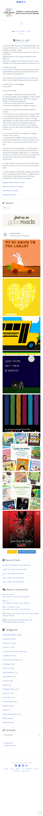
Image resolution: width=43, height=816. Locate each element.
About (18, 769)
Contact (16, 771)
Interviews (7, 677)
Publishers (8, 702)
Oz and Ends (8, 69)
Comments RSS (10, 745)
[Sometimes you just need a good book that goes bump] (21, 529)
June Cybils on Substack (14, 578)
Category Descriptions (13, 652)
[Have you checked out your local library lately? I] (21, 258)
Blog (12, 769)
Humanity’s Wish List (9, 195)
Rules (5, 710)
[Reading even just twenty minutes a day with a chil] (21, 375)
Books (5, 647)
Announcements (10, 635)
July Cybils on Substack (13, 574)
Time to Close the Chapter (15, 569)
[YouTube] (23, 2)
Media (5, 685)
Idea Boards (8, 672)
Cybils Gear (25, 771)
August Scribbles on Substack (16, 565)
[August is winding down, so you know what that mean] (21, 336)
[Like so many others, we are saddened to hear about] (21, 297)
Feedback (7, 664)
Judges (6, 681)
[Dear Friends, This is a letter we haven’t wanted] (21, 413)
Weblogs (7, 718)
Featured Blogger (11, 660)
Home (6, 769)
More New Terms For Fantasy (13, 187)
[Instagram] (25, 2)
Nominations (9, 689)
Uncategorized (9, 714)
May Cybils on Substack (13, 582)
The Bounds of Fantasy (10, 191)
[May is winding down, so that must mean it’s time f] (21, 452)
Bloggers (7, 639)
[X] (20, 2)
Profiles (6, 697)
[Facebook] (17, 2)
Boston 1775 (26, 78)
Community (8, 656)
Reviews (6, 706)
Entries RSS (9, 743)
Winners (6, 722)
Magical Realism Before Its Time (14, 182)
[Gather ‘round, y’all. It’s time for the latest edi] (21, 491)
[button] (21, 23)
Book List (7, 643)
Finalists (7, 668)
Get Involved (27, 769)
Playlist (6, 693)
